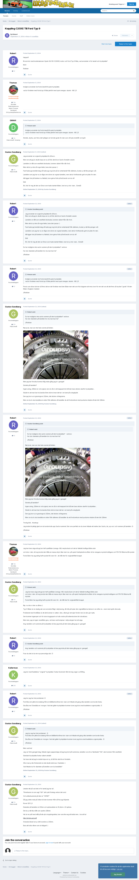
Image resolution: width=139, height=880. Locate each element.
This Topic (126, 10)
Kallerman (13, 668)
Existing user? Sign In (116, 4)
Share (115, 35)
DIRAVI (13, 120)
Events (14, 16)
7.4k (14, 102)
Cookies (83, 873)
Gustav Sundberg (13, 152)
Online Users (30, 16)
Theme (65, 873)
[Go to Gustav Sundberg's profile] (13, 159)
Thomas (13, 83)
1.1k (14, 138)
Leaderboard (26, 11)
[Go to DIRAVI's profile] (13, 127)
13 (14, 71)
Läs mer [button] (119, 869)
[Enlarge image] (55, 354)
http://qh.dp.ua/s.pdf (30, 818)
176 (14, 170)
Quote (30, 74)
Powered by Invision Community (69, 877)
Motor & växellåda (32, 36)
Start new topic (107, 44)
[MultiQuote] (24, 74)
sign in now (49, 843)
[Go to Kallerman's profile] (13, 675)
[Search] (134, 10)
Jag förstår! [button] (118, 874)
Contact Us (74, 873)
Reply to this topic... (22, 851)
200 (14, 685)
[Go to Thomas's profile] (13, 89)
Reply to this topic (125, 44)
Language (56, 873)
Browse (7, 11)
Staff (21, 16)
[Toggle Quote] (26, 125)
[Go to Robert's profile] (7, 35)
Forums (5, 16)
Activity (15, 11)
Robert (15, 34)
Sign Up (131, 4)
